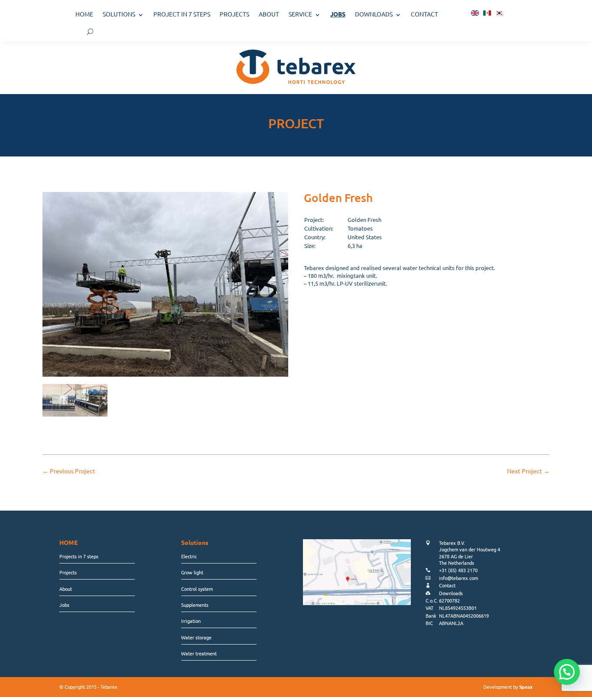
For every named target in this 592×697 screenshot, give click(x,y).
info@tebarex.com (458, 577)
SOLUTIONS (119, 14)
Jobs (64, 604)
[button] (567, 672)
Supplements (194, 604)
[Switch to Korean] (499, 12)
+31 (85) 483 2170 (458, 570)
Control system (197, 588)
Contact (447, 585)
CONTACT (424, 14)
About (65, 588)
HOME (84, 14)
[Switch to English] (475, 12)
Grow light (192, 572)
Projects (68, 572)
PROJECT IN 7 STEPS (181, 14)
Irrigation (191, 620)
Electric (189, 556)
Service (300, 14)
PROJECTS (234, 14)
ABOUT (269, 14)
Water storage (196, 637)
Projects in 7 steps (78, 556)
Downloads (374, 14)
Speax (526, 686)
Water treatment (199, 653)
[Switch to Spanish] (487, 12)
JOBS (337, 14)
